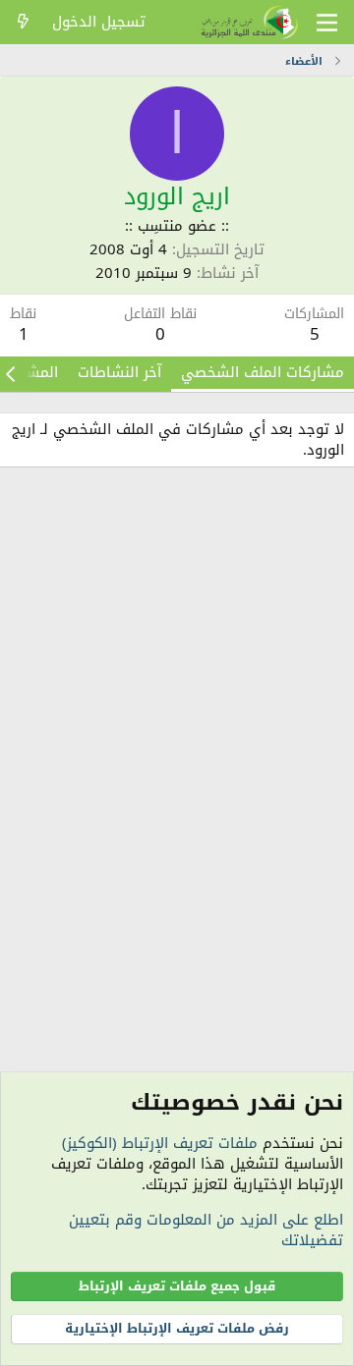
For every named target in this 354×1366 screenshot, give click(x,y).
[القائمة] (327, 22)
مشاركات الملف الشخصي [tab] (262, 372)
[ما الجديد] (23, 22)
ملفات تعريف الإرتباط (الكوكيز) (160, 1143)
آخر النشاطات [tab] (119, 372)
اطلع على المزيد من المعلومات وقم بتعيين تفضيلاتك (206, 1230)
